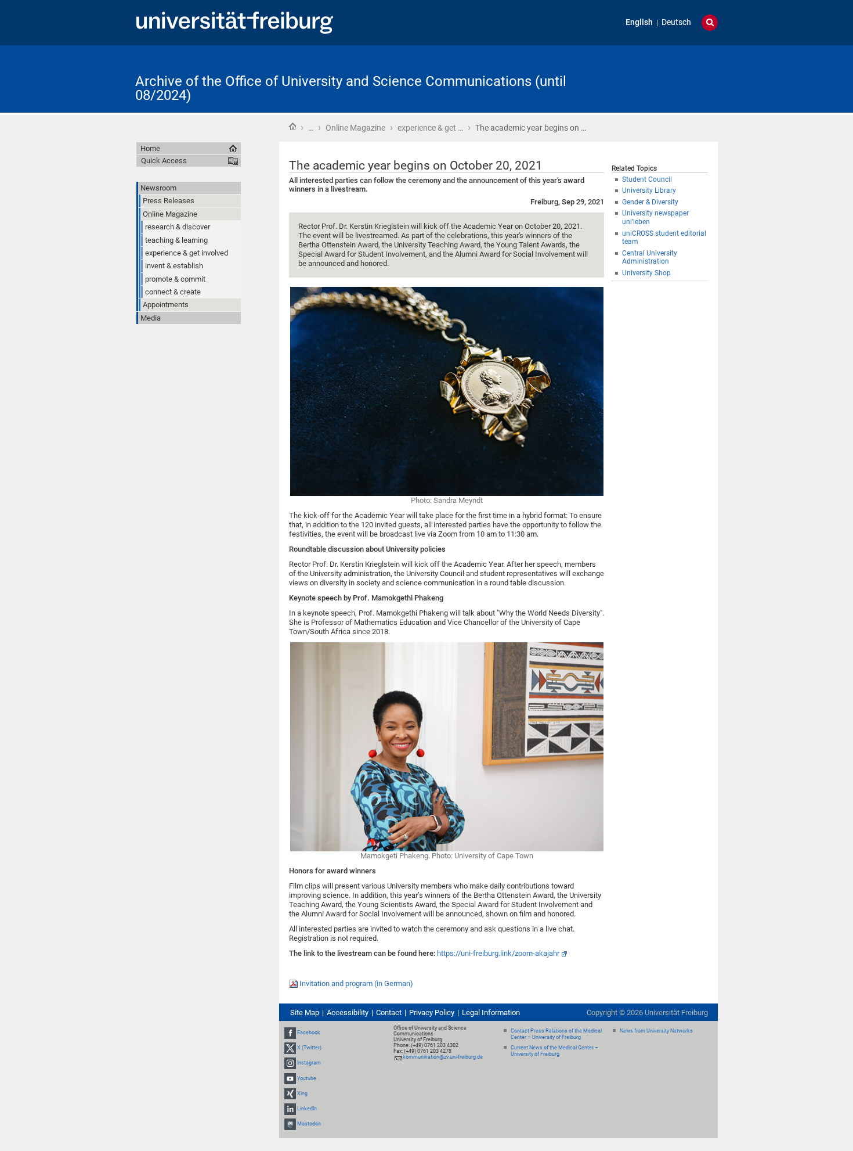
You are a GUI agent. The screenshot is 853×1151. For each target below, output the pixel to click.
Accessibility (347, 1012)
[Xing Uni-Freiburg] (290, 1093)
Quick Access (164, 160)
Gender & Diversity (650, 202)
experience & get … (430, 127)
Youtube (306, 1078)
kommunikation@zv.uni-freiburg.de (443, 1057)
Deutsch (676, 22)
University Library (649, 190)
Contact (389, 1012)
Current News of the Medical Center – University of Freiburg (554, 1051)
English (639, 22)
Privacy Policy (431, 1012)
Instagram (309, 1063)
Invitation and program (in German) (356, 983)
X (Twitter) (309, 1048)
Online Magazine (355, 127)
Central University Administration (649, 257)
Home (292, 127)
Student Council (647, 179)
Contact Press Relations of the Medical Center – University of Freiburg (556, 1034)
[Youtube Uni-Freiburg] (290, 1078)
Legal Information (491, 1012)
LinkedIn (307, 1109)
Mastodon (309, 1124)
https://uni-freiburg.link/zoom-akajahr (498, 953)
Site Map (304, 1012)
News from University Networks (656, 1031)
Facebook (308, 1032)
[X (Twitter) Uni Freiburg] (290, 1048)
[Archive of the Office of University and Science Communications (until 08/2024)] (661, 78)
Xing (302, 1093)
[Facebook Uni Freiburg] (290, 1032)
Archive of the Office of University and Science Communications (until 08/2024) (350, 88)
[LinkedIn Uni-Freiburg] (290, 1109)
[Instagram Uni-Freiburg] (290, 1063)
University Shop (646, 273)
